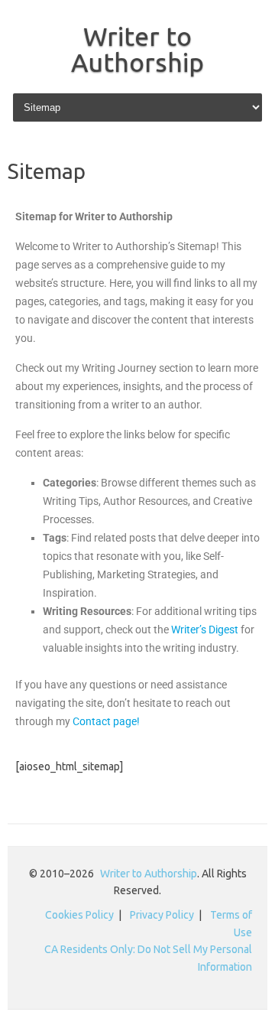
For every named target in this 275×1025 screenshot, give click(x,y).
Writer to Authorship (137, 48)
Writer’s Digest (204, 629)
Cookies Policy (79, 915)
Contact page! (106, 721)
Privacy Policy (162, 915)
